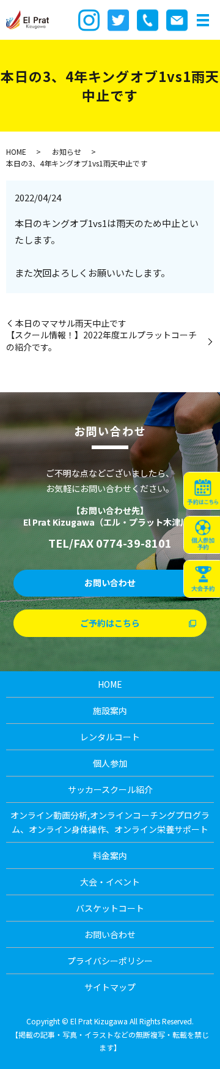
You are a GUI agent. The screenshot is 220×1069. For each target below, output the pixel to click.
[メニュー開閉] (203, 20)
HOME (16, 151)
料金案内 (110, 855)
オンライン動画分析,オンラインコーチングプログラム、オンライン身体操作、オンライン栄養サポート (110, 822)
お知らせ (66, 151)
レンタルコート (110, 737)
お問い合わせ (110, 582)
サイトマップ (110, 987)
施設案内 (110, 710)
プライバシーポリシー (110, 961)
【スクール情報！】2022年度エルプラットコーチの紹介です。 (101, 341)
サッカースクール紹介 (110, 789)
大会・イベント (110, 882)
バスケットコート (110, 908)
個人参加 (110, 763)
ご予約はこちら (110, 623)
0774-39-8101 (134, 543)
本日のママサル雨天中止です (71, 323)
